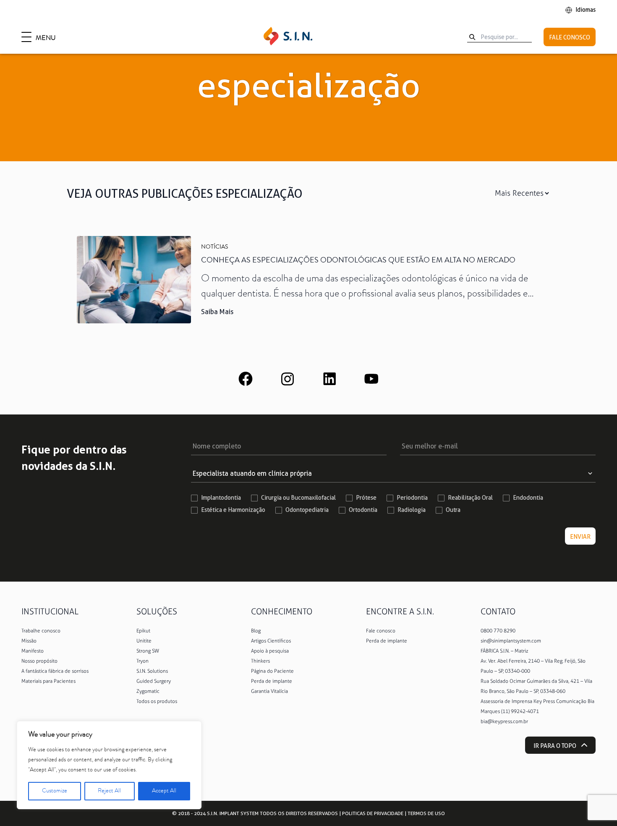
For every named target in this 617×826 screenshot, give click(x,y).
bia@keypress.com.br (504, 721)
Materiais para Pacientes (48, 681)
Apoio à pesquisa (270, 651)
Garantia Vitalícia (269, 691)
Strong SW (147, 651)
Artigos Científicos (271, 641)
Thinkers (260, 661)
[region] (109, 765)
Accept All (164, 791)
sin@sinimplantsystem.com (511, 641)
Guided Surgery (153, 681)
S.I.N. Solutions (152, 671)
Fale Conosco (569, 37)
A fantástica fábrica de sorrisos (55, 671)
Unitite (144, 641)
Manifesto (32, 651)
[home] (288, 37)
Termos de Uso (426, 813)
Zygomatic (147, 691)
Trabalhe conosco (40, 631)
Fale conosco (380, 631)
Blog (256, 631)
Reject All (109, 791)
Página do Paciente (272, 671)
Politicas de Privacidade (372, 813)
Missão (29, 641)
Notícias (214, 247)
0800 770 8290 (498, 631)
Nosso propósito (39, 661)
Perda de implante (271, 681)
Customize (54, 791)
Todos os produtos (156, 701)
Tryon (142, 661)
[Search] (472, 37)
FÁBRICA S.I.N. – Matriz (504, 651)
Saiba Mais (217, 312)
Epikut (143, 631)
